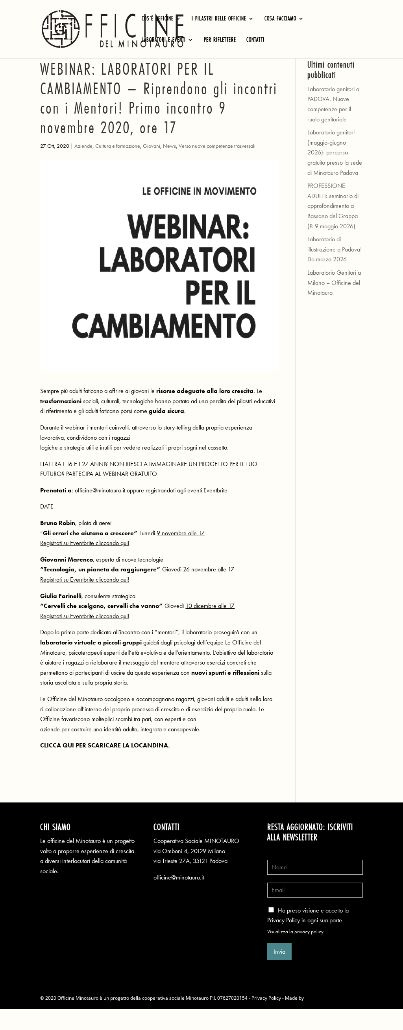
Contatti (255, 40)
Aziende (83, 145)
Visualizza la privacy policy (295, 931)
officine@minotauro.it (178, 877)
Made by (295, 998)
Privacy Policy (266, 998)
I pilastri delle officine (219, 19)
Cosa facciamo (280, 19)
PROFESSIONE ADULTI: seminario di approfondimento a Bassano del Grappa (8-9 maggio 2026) (333, 206)
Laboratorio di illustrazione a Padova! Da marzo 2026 (334, 249)
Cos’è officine (158, 19)
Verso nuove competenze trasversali (217, 145)
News (169, 145)
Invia (279, 951)
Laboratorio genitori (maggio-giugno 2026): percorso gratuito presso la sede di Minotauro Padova (334, 152)
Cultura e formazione (117, 145)
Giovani (151, 145)
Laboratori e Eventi (164, 40)
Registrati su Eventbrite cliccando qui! (84, 543)
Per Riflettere (220, 40)
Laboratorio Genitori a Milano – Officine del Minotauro (334, 282)
